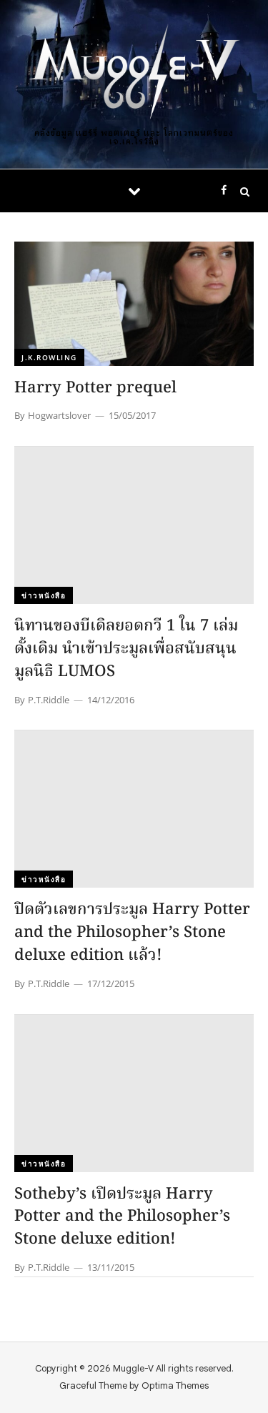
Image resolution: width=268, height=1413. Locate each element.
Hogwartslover (59, 415)
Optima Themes (175, 1385)
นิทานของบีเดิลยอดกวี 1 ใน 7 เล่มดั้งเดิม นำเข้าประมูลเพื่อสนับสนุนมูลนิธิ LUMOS (126, 649)
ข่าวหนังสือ (43, 595)
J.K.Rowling (49, 357)
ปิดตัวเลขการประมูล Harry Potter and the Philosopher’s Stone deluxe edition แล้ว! (132, 933)
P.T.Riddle (48, 699)
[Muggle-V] (134, 73)
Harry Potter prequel (95, 388)
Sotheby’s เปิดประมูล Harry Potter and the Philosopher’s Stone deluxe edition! (122, 1217)
